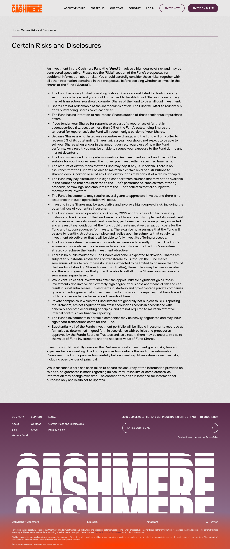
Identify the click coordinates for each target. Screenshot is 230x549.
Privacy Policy (212, 437)
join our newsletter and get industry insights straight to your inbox (170, 416)
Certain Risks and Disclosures (108, 532)
